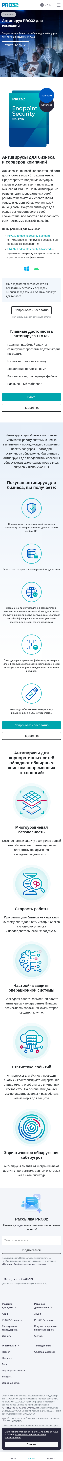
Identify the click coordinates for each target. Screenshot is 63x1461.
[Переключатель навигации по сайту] (58, 5)
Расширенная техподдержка (9, 1328)
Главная (9, 14)
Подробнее (31, 407)
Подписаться (31, 1250)
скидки (19, 1225)
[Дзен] (5, 1293)
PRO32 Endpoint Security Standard (28, 235)
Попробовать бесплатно (31, 310)
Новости (6, 1351)
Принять (31, 1444)
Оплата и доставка (44, 1351)
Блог (4, 1364)
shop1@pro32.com (30, 1408)
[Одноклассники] (21, 1293)
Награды (7, 1358)
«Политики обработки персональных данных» (24, 1264)
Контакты (7, 1376)
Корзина (51, 1458)
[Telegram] (29, 1293)
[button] (45, 5)
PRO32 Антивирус (12, 1320)
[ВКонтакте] (13, 1293)
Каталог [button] (31, 1458)
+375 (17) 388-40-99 (17, 1279)
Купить (31, 397)
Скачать (6, 1336)
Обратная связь (10, 1383)
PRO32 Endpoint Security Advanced (29, 249)
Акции (5, 1313)
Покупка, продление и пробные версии (45, 1328)
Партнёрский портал (13, 1370)
